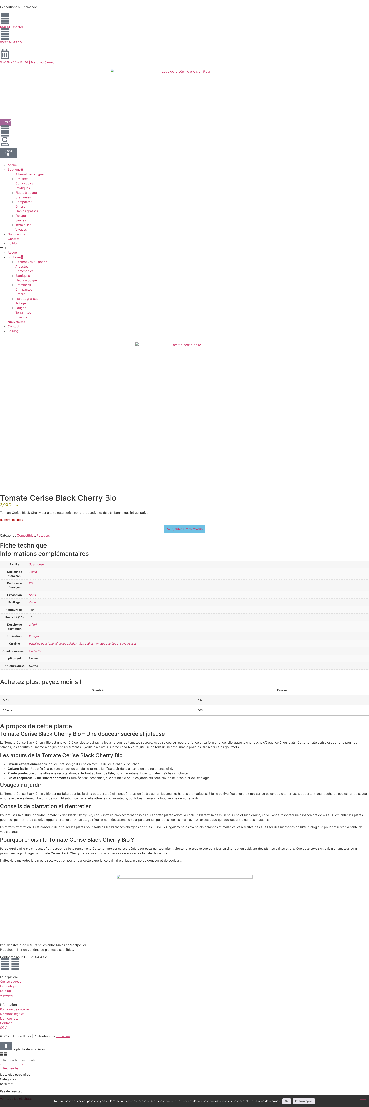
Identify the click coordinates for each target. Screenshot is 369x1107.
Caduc (33, 602)
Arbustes (21, 179)
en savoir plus (47, 7)
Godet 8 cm (36, 651)
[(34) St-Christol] (5, 18)
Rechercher (11, 1068)
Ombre (20, 206)
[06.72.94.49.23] (5, 34)
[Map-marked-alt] (15, 964)
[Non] (363, 1101)
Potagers (43, 535)
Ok (286, 1101)
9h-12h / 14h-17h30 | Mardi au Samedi (27, 62)
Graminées (23, 197)
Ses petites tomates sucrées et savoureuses (108, 643)
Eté (31, 583)
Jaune (33, 571)
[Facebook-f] (5, 964)
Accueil (13, 165)
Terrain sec (23, 225)
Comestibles (24, 183)
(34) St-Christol (11, 27)
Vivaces (21, 229)
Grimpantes (23, 202)
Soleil (32, 595)
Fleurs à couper (26, 192)
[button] (184, 248)
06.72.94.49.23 (11, 42)
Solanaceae (36, 564)
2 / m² (33, 624)
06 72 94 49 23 (37, 957)
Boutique (14, 169)
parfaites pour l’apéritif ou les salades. (53, 643)
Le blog (13, 243)
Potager (21, 216)
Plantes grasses (26, 211)
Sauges (20, 220)
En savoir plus (303, 1101)
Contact (13, 239)
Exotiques (22, 188)
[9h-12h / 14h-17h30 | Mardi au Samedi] (5, 54)
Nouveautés (16, 234)
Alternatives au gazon (31, 174)
